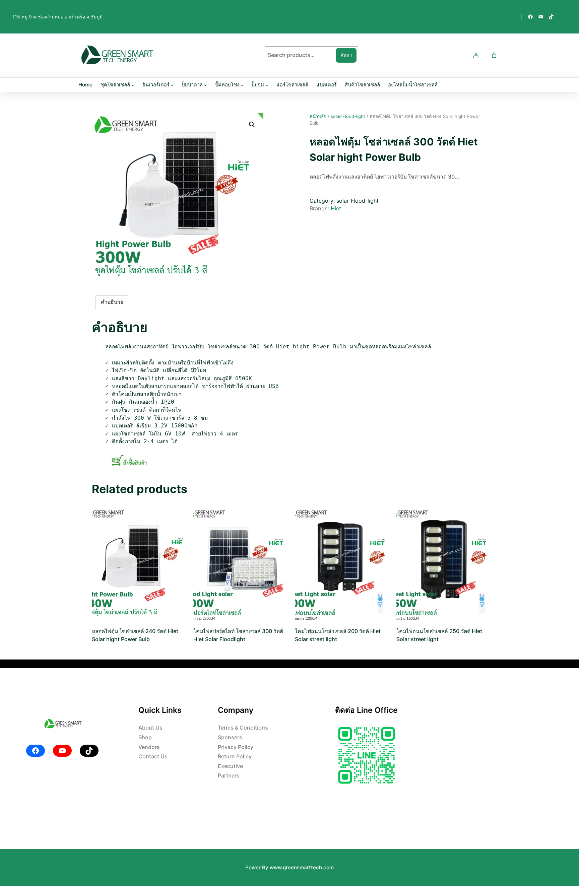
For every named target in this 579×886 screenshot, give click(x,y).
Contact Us (153, 756)
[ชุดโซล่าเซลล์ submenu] (132, 84)
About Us (150, 728)
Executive (230, 766)
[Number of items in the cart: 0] (494, 55)
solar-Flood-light (348, 116)
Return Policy (235, 756)
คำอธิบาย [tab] (112, 302)
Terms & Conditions (243, 728)
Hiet (336, 208)
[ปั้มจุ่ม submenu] (266, 84)
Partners (229, 775)
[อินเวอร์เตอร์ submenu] (172, 84)
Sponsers (230, 737)
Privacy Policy (235, 747)
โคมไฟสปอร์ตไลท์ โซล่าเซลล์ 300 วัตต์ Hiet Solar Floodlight (238, 635)
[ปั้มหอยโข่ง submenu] (242, 84)
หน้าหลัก (318, 116)
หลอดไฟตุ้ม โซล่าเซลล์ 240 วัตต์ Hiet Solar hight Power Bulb (135, 635)
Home (85, 85)
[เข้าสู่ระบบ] (475, 55)
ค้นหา (346, 55)
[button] (252, 125)
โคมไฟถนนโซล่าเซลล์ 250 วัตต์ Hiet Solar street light (439, 635)
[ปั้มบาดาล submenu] (205, 84)
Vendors (149, 747)
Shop (145, 737)
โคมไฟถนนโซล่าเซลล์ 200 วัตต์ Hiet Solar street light (338, 635)
